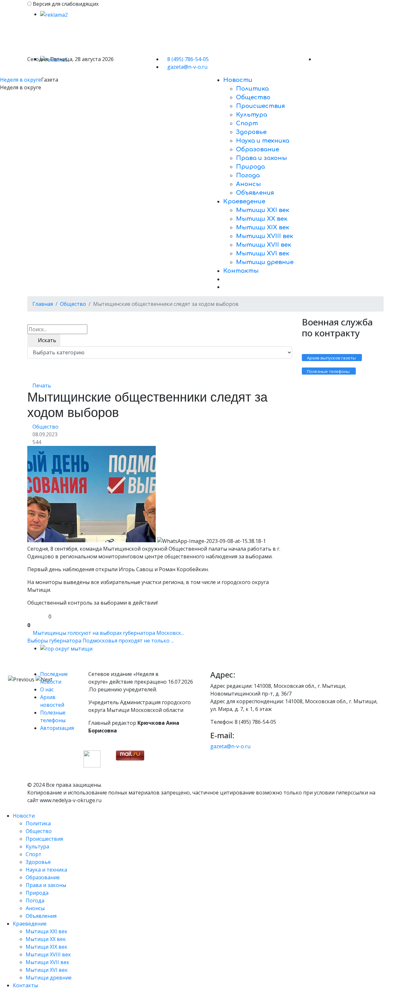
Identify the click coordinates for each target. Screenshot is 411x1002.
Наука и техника (262, 140)
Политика (252, 88)
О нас (47, 689)
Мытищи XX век (261, 219)
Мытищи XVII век (263, 245)
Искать (45, 340)
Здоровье (251, 132)
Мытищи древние (264, 262)
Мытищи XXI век (262, 210)
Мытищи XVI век (262, 253)
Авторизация (57, 728)
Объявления (255, 193)
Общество (253, 97)
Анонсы (248, 184)
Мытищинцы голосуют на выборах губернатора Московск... (108, 632)
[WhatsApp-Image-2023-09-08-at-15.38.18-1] (91, 494)
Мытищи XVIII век (264, 236)
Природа (250, 167)
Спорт (247, 123)
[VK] (317, 59)
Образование (257, 149)
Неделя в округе (20, 79)
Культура (251, 114)
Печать (41, 385)
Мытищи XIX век (262, 227)
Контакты (240, 271)
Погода (248, 175)
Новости (237, 80)
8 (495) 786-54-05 (188, 59)
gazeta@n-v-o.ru (187, 66)
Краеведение (244, 201)
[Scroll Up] (2, 998)
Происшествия (260, 106)
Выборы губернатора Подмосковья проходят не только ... (100, 640)
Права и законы (261, 158)
